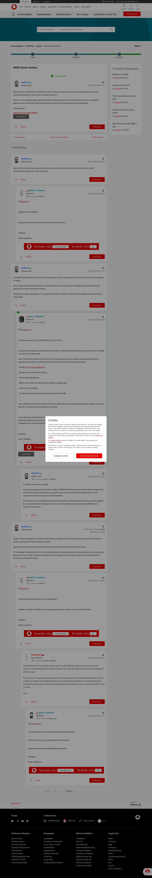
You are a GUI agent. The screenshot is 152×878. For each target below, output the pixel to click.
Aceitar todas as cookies (89, 456)
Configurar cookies (61, 456)
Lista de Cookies (55, 440)
